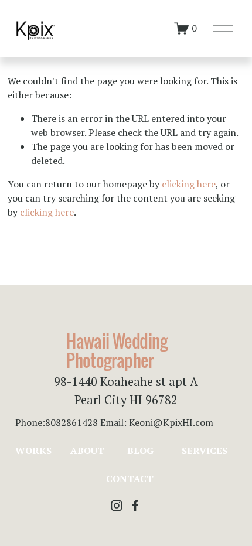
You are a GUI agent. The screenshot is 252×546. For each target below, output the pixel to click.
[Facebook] (135, 505)
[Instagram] (116, 505)
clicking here (189, 184)
